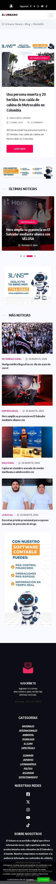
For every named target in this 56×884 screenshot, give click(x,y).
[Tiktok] (28, 825)
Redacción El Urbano (20, 118)
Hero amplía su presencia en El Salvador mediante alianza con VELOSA (28, 234)
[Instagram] (28, 810)
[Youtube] (28, 817)
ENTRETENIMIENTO (28, 777)
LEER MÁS (20, 148)
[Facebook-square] (28, 794)
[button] (21, 256)
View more (43, 874)
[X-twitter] (28, 802)
